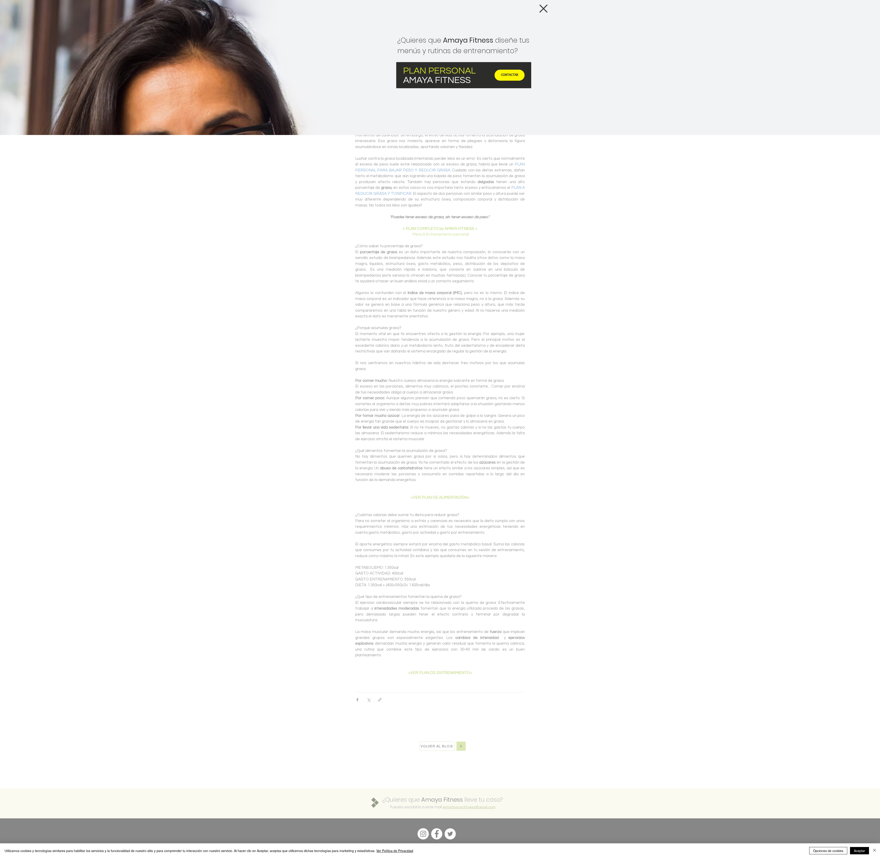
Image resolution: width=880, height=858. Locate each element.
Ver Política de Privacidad (394, 850)
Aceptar (859, 850)
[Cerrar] (874, 850)
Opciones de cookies (828, 850)
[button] (543, 9)
